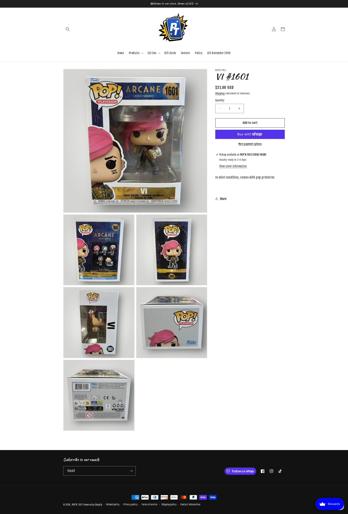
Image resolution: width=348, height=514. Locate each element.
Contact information (190, 504)
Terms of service (149, 504)
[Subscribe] (131, 471)
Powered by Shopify (92, 504)
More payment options (250, 143)
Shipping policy (169, 504)
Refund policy (113, 504)
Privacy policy (130, 504)
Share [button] (223, 198)
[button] (67, 29)
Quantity (219, 100)
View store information (233, 166)
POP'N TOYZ (77, 504)
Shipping (220, 93)
